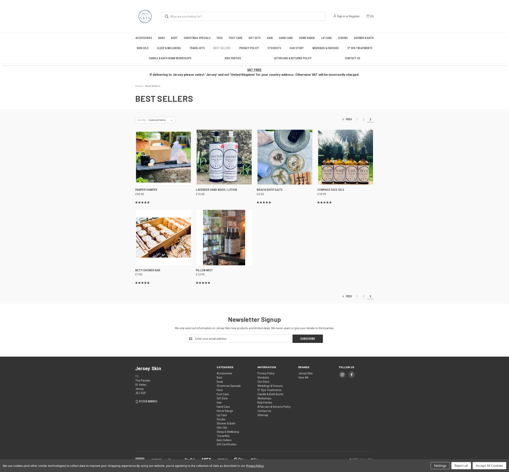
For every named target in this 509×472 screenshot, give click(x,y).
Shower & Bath (364, 38)
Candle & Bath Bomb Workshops (170, 58)
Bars (161, 38)
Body (174, 38)
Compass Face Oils (330, 190)
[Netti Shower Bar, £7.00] (163, 237)
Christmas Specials (197, 38)
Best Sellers (221, 48)
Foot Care (235, 38)
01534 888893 (148, 401)
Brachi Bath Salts (270, 190)
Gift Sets (255, 38)
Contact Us (352, 58)
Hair (270, 38)
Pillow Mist (204, 270)
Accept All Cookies (489, 465)
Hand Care (286, 38)
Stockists (274, 48)
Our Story (297, 48)
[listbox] (161, 120)
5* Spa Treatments (359, 48)
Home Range (307, 38)
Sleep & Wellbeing (169, 48)
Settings (440, 465)
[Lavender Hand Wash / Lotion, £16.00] (224, 157)
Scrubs (343, 38)
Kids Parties (233, 58)
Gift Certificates (226, 444)
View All (303, 377)
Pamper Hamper (146, 190)
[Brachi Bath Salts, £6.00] (284, 157)
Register (354, 16)
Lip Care (326, 38)
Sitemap (262, 415)
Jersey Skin (305, 373)
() (372, 16)
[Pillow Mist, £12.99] (224, 237)
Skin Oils (143, 48)
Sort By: (142, 120)
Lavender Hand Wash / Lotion (216, 190)
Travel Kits (197, 48)
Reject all (461, 465)
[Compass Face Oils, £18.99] (345, 157)
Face (220, 38)
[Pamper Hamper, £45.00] (163, 157)
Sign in (341, 16)
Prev (348, 119)
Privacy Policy (249, 48)
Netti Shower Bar (147, 270)
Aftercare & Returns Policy (293, 58)
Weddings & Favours (325, 48)
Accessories (143, 38)
